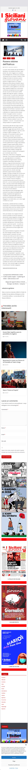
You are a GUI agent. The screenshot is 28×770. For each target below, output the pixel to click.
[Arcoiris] (8, 1)
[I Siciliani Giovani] (3, 41)
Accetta (14, 757)
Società (8, 60)
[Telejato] (21, 5)
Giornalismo (4, 693)
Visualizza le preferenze (14, 765)
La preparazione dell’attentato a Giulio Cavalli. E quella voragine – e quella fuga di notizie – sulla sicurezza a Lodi (14, 278)
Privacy (16, 768)
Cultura (3, 697)
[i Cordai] (12, 3)
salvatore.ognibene (13, 69)
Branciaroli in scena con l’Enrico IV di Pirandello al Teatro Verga (13, 363)
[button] (26, 744)
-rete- (4, 60)
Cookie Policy (12, 768)
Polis (2, 686)
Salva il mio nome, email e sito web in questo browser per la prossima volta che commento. (13, 453)
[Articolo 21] (13, 1)
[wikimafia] (1, 7)
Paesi (2, 706)
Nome (3, 430)
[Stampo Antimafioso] (18, 5)
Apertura (3, 699)
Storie (13, 60)
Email (3, 436)
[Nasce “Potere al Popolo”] (14, 372)
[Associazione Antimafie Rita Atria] (9, 5)
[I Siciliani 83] (11, 7)
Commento (4, 411)
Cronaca (3, 679)
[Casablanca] (17, 1)
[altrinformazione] (20, 7)
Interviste (3, 704)
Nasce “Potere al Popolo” (10, 392)
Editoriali (3, 681)
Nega (14, 761)
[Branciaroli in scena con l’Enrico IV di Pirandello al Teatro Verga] (14, 344)
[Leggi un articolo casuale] (25, 41)
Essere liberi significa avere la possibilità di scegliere (12, 335)
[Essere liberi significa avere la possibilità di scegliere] (14, 314)
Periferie (3, 695)
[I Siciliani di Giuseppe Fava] (5, 7)
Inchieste (3, 684)
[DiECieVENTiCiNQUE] (5, 3)
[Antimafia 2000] (3, 1)
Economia (3, 701)
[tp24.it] (25, 5)
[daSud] (21, 1)
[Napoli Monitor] (2, 5)
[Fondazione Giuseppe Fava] (3, 7)
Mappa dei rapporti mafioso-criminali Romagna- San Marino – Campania (15, 285)
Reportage (3, 708)
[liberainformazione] (24, 3)
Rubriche (3, 710)
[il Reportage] (17, 3)
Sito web (3, 443)
